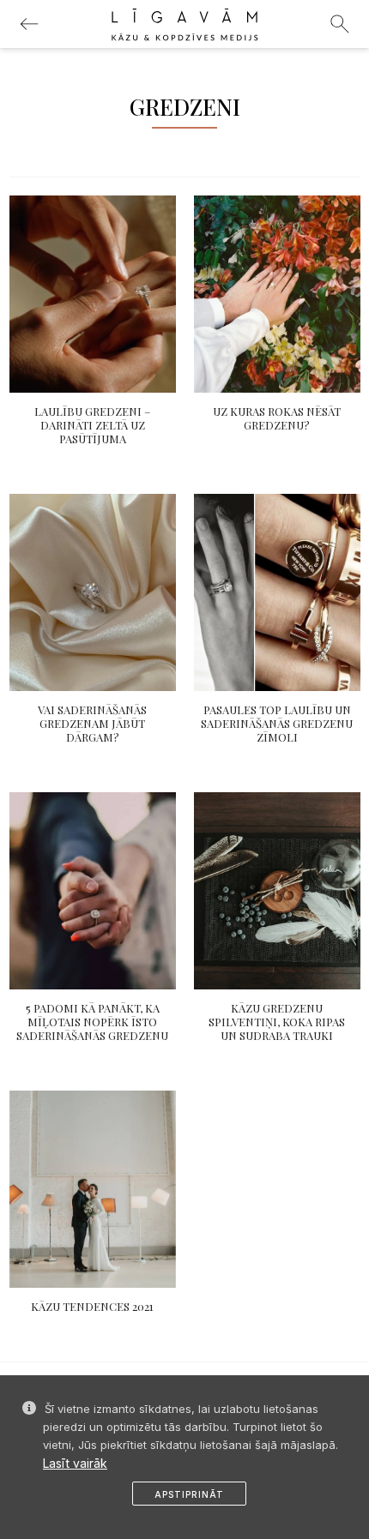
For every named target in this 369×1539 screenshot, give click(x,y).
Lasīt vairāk (75, 1463)
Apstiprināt (189, 1494)
